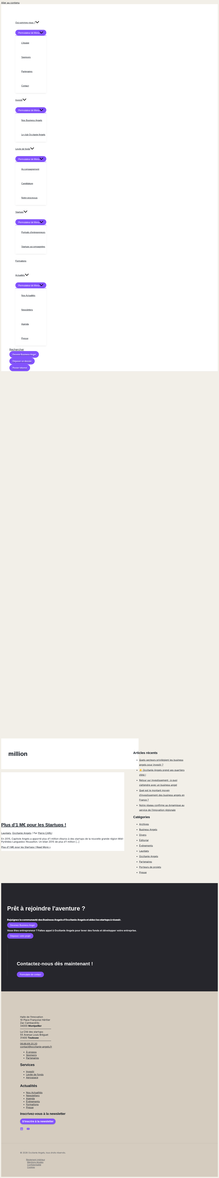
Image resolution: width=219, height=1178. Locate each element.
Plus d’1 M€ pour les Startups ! (33, 824)
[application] (37, 22)
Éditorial (144, 840)
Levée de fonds (35, 1074)
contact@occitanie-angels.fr (36, 1046)
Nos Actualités (34, 1092)
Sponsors (31, 1054)
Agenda (30, 1098)
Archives (144, 824)
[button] (16, 349)
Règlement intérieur (35, 1159)
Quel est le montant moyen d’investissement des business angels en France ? (161, 795)
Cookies (31, 1167)
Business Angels (148, 829)
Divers (142, 834)
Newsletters (32, 1095)
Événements (146, 845)
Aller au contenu (10, 2)
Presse (143, 872)
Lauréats (6, 833)
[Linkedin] (21, 1129)
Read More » (26, 847)
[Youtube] (28, 1129)
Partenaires (145, 861)
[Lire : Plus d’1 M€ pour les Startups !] (46, 816)
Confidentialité (34, 1164)
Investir (30, 1071)
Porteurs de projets (150, 867)
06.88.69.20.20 (28, 1043)
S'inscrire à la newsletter (37, 1121)
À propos (31, 1052)
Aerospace (32, 1077)
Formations (32, 1104)
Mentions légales (35, 1162)
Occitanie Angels (21, 833)
